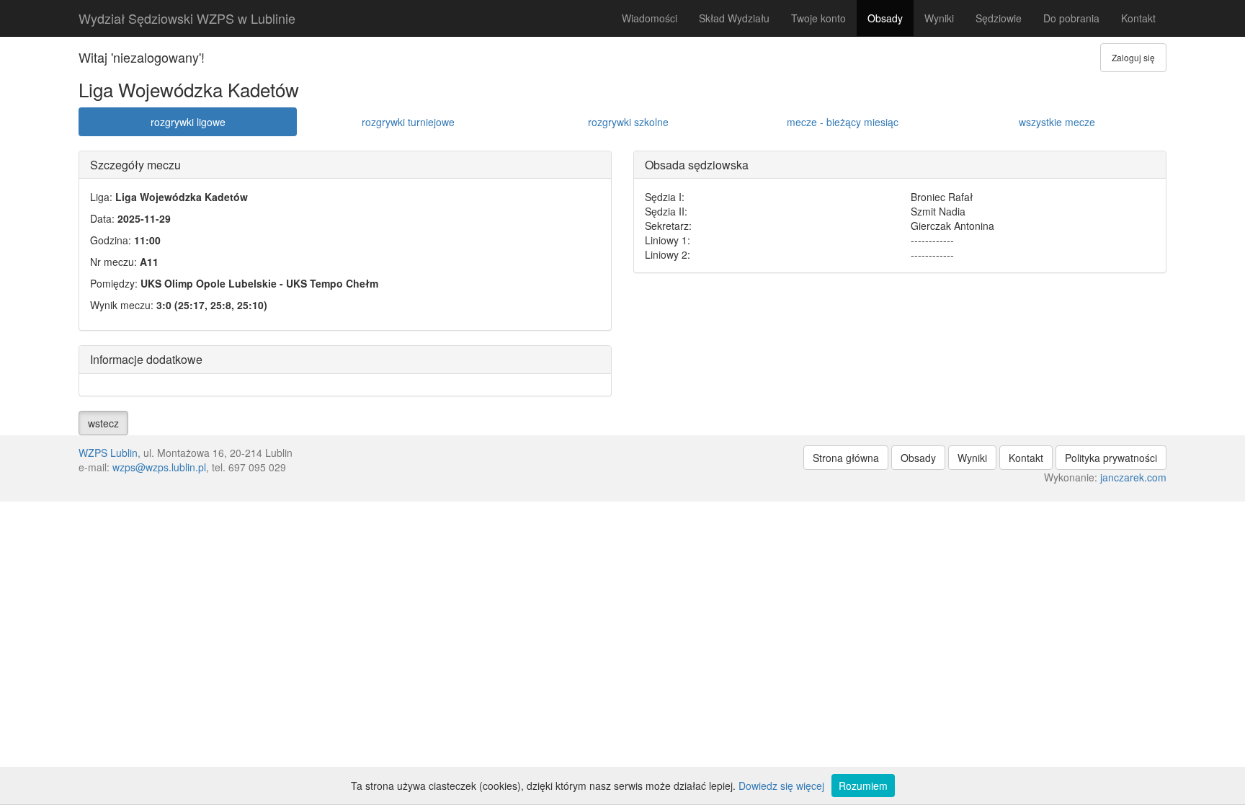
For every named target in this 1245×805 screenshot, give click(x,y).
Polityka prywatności (1111, 457)
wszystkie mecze (1057, 122)
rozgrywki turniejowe (408, 122)
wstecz (103, 423)
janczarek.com (1133, 477)
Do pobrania (1071, 18)
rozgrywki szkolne (628, 122)
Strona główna (846, 457)
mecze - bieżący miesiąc (842, 122)
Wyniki (939, 18)
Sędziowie (999, 18)
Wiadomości (649, 18)
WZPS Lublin (108, 452)
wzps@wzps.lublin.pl (159, 467)
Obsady (885, 18)
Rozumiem (863, 785)
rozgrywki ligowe (188, 122)
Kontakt (1138, 18)
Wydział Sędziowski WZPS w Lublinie (187, 18)
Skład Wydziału (734, 18)
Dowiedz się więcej (781, 785)
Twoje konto (818, 18)
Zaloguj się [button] (1133, 57)
